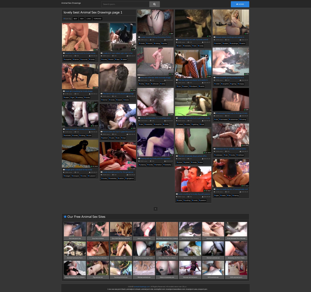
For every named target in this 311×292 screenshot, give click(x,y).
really (223, 195)
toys (124, 138)
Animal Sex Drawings (71, 3)
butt (202, 124)
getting (195, 124)
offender (155, 84)
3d (217, 119)
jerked (187, 162)
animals (68, 135)
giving (233, 84)
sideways (219, 155)
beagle (67, 176)
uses (112, 138)
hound (149, 43)
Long (88, 19)
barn (179, 46)
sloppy (241, 84)
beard (119, 100)
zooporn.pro (202, 289)
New (82, 19)
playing (143, 165)
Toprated (97, 19)
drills (163, 84)
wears (226, 43)
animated (223, 119)
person (105, 138)
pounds (84, 59)
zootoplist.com (159, 289)
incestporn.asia (191, 289)
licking (157, 43)
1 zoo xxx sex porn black (116, 289)
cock (89, 135)
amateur (159, 165)
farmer (76, 59)
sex (195, 46)
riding (83, 135)
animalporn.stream (133, 289)
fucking (243, 119)
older (218, 84)
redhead (241, 155)
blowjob (76, 176)
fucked (180, 124)
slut (179, 86)
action (121, 178)
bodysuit (194, 86)
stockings (234, 43)
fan (229, 195)
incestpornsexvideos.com (175, 289)
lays (117, 59)
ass (141, 124)
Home (241, 4)
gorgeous (130, 178)
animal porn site (147, 289)
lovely (142, 43)
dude (180, 200)
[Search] (154, 4)
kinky (142, 84)
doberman (234, 119)
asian (67, 97)
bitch (111, 59)
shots (180, 162)
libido (127, 100)
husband (92, 176)
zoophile (68, 59)
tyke (217, 195)
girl (73, 97)
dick (201, 162)
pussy (165, 43)
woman (218, 43)
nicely (188, 124)
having (236, 195)
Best (75, 19)
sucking (80, 97)
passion (203, 200)
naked (124, 59)
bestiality (187, 46)
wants (243, 43)
